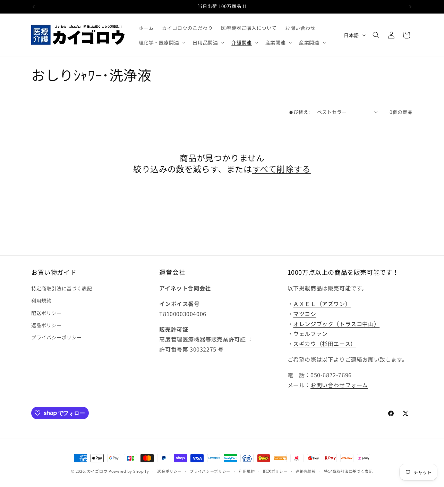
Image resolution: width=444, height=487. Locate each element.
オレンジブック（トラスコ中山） (336, 324)
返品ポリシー (46, 325)
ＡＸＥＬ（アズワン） (322, 303)
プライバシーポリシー (56, 337)
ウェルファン (310, 334)
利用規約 (41, 300)
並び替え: (299, 111)
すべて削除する (281, 168)
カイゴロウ (97, 471)
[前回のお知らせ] (33, 6)
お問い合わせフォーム (339, 385)
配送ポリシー (46, 312)
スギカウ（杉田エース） (324, 343)
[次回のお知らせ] (410, 6)
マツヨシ (304, 313)
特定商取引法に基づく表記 (61, 288)
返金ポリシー (169, 470)
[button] (162, 42)
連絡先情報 (306, 470)
